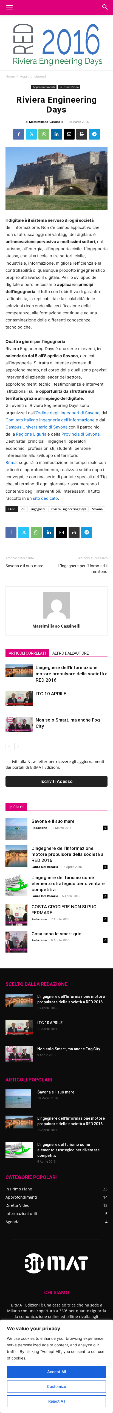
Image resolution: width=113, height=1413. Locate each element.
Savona (97, 509)
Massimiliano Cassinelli (46, 122)
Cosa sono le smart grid (56, 933)
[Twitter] (31, 134)
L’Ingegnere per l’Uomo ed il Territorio (83, 568)
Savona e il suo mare (24, 565)
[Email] (69, 134)
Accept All (56, 1371)
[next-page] (17, 746)
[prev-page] (8, 746)
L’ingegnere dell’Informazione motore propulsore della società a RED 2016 (72, 674)
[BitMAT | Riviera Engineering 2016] (56, 42)
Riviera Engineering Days (68, 509)
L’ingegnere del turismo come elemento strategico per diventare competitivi (68, 883)
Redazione (39, 828)
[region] (56, 1366)
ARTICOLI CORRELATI (27, 653)
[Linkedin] (56, 134)
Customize (56, 1386)
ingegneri (38, 509)
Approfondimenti (33, 76)
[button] (9, 7)
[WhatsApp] (43, 134)
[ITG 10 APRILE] (19, 698)
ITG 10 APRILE (51, 693)
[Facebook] (18, 134)
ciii (23, 509)
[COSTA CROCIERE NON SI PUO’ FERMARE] (16, 915)
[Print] (81, 134)
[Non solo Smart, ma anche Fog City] (19, 724)
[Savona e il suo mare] (16, 829)
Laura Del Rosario (45, 867)
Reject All (56, 1401)
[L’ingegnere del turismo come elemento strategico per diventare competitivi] (16, 885)
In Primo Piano (69, 87)
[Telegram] (94, 134)
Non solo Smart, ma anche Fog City (68, 1049)
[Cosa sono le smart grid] (16, 942)
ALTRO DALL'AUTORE (70, 653)
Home (10, 76)
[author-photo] (56, 618)
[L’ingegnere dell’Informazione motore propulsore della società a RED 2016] (19, 670)
